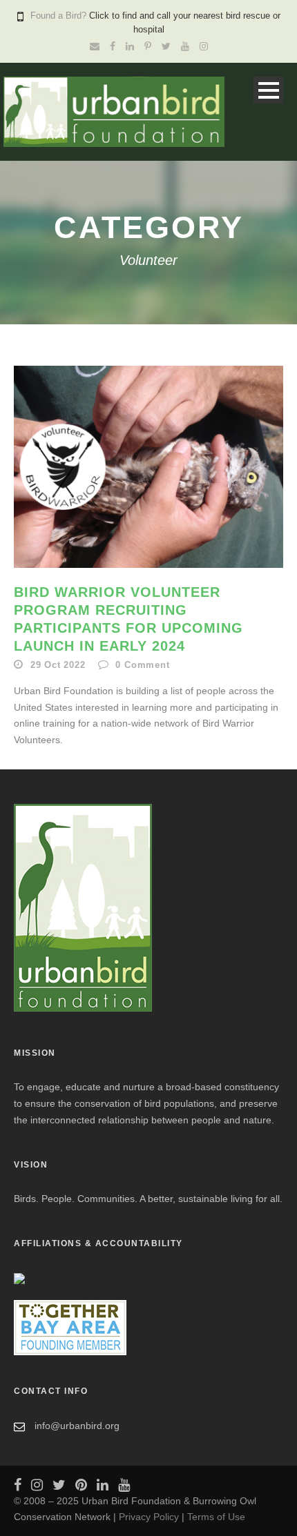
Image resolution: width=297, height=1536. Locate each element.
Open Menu (268, 90)
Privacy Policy (149, 1516)
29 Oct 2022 (58, 665)
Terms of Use (216, 1516)
